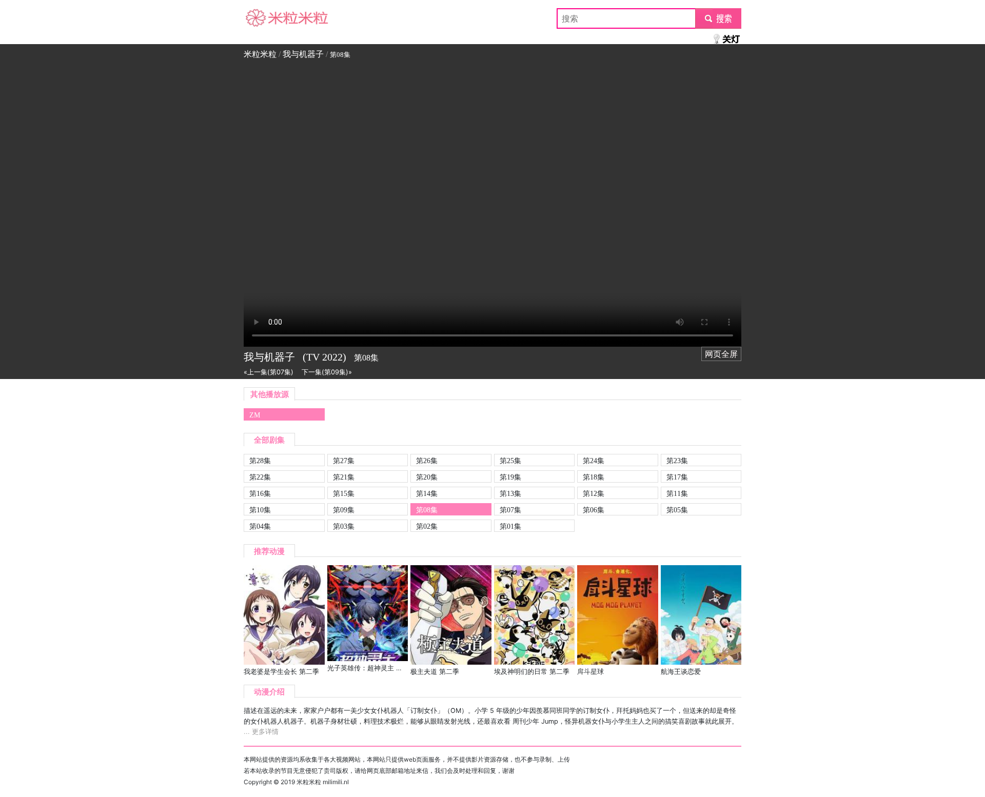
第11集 (677, 493)
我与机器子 (303, 54)
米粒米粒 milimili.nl (323, 782)
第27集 (343, 460)
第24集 (593, 460)
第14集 (427, 493)
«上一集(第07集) (268, 372)
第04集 (260, 526)
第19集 (510, 477)
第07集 (510, 510)
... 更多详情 (261, 731)
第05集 (677, 510)
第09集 (343, 510)
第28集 (260, 460)
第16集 (260, 493)
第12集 (593, 493)
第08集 (427, 510)
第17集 (677, 477)
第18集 (593, 477)
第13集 (510, 493)
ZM (254, 415)
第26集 (427, 460)
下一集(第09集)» (327, 372)
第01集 (510, 526)
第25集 (510, 460)
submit (718, 18)
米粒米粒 (260, 18)
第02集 (427, 526)
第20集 (427, 477)
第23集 (677, 460)
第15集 (343, 493)
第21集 (343, 477)
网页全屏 (721, 354)
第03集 (343, 526)
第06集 (593, 510)
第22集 (260, 477)
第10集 (260, 510)
